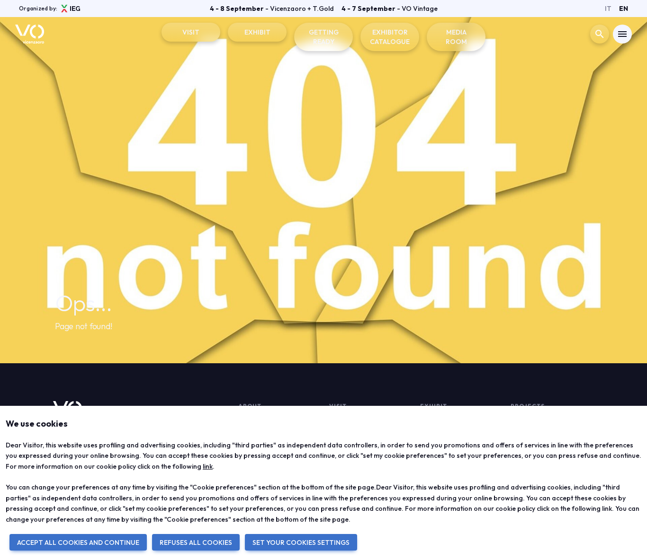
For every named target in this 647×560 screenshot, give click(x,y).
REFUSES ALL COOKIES (196, 542)
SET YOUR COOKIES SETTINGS (301, 542)
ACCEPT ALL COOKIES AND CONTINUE (78, 542)
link (208, 466)
